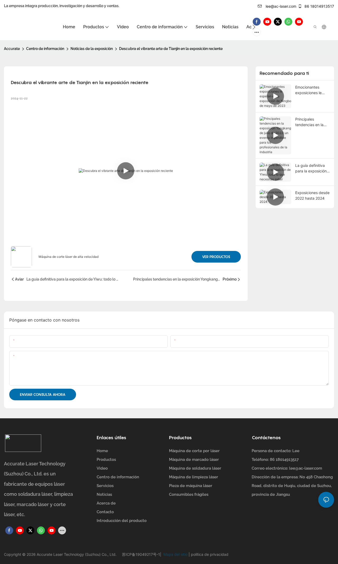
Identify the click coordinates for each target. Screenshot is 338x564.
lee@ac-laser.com (280, 6)
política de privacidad (209, 554)
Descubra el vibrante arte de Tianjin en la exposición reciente (171, 49)
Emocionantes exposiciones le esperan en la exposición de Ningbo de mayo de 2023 (312, 90)
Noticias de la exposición (92, 49)
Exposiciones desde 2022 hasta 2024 (312, 195)
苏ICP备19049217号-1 (141, 554)
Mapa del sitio (174, 554)
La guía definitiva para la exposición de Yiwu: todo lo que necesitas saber (312, 168)
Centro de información (45, 49)
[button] (253, 27)
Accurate (12, 49)
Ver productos (216, 256)
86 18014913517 (318, 6)
